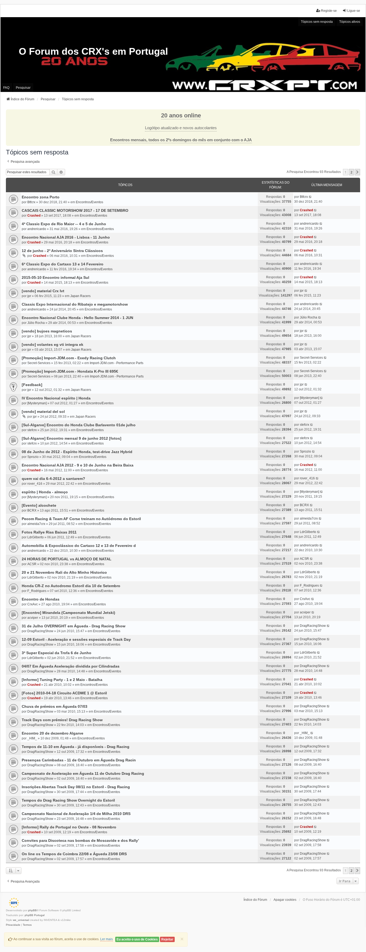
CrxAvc (32, 604)
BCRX (31, 510)
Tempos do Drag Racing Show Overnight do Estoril (68, 800)
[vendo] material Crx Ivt (43, 291)
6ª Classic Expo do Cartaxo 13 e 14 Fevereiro (62, 264)
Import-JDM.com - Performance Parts (116, 363)
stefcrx (32, 430)
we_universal (21, 919)
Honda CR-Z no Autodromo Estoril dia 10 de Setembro (71, 586)
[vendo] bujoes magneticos (47, 331)
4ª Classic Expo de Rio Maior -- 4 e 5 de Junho (64, 224)
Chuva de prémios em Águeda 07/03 (54, 706)
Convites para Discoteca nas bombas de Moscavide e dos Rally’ (80, 840)
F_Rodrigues (36, 591)
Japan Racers (80, 296)
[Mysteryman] (37, 403)
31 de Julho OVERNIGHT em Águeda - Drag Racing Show (73, 626)
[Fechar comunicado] (355, 113)
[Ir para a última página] (310, 196)
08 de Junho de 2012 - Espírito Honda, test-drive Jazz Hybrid (77, 452)
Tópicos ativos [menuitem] (349, 22)
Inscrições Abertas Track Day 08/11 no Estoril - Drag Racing (76, 787)
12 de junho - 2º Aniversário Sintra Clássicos (62, 251)
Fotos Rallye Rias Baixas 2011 (49, 532)
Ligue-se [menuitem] (353, 11)
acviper (32, 618)
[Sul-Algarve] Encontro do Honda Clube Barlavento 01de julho (79, 425)
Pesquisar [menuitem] (23, 88)
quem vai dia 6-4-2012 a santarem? (53, 478)
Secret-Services (38, 363)
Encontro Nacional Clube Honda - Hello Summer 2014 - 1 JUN (77, 318)
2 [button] (351, 172)
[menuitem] (13, 925)
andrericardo (36, 229)
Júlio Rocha (36, 323)
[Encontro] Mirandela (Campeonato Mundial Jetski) (68, 612)
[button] (357, 172)
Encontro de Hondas (40, 599)
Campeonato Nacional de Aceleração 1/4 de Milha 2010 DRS (76, 814)
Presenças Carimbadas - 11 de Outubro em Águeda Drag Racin (79, 760)
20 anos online (181, 115)
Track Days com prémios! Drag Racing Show (62, 720)
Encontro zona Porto (40, 197)
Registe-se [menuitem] (329, 11)
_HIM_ (32, 738)
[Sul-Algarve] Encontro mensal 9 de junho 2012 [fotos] (71, 438)
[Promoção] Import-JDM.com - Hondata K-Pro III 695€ (70, 371)
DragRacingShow (40, 631)
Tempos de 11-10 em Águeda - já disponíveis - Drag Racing (75, 746)
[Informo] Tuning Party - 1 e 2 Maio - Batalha (62, 679)
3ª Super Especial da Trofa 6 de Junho (56, 653)
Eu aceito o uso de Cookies (137, 939)
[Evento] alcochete (39, 505)
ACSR (31, 564)
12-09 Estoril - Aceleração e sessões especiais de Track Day (76, 639)
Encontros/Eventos (89, 202)
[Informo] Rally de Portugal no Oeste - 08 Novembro (69, 827)
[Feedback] (32, 385)
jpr (29, 296)
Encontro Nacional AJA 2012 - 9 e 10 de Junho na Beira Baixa (77, 465)
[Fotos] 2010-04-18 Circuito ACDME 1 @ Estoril (64, 693)
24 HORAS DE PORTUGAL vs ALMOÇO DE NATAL (66, 559)
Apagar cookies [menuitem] (285, 900)
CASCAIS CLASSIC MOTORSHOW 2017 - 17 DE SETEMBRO (75, 210)
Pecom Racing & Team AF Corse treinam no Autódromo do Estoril (81, 519)
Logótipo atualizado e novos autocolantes (181, 128)
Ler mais (106, 939)
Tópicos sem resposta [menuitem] (317, 22)
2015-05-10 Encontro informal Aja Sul (55, 277)
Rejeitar (167, 939)
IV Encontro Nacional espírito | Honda (56, 398)
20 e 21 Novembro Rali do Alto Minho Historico (64, 572)
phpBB (32, 910)
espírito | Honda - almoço (45, 492)
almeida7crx (36, 524)
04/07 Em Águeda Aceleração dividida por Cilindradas (70, 666)
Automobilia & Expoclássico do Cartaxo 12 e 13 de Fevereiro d (79, 545)
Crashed (33, 215)
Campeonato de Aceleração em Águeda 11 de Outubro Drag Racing (83, 773)
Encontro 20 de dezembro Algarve (52, 733)
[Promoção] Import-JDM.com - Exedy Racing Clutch (69, 358)
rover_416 (34, 484)
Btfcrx (31, 202)
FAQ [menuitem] (6, 88)
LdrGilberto (35, 537)
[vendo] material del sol (43, 411)
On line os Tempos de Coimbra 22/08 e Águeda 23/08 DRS (74, 854)
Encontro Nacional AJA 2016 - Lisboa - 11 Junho (66, 237)
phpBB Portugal (34, 915)
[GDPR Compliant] (12, 902)
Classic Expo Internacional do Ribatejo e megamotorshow (75, 304)
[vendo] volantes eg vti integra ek (52, 344)
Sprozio (33, 457)
